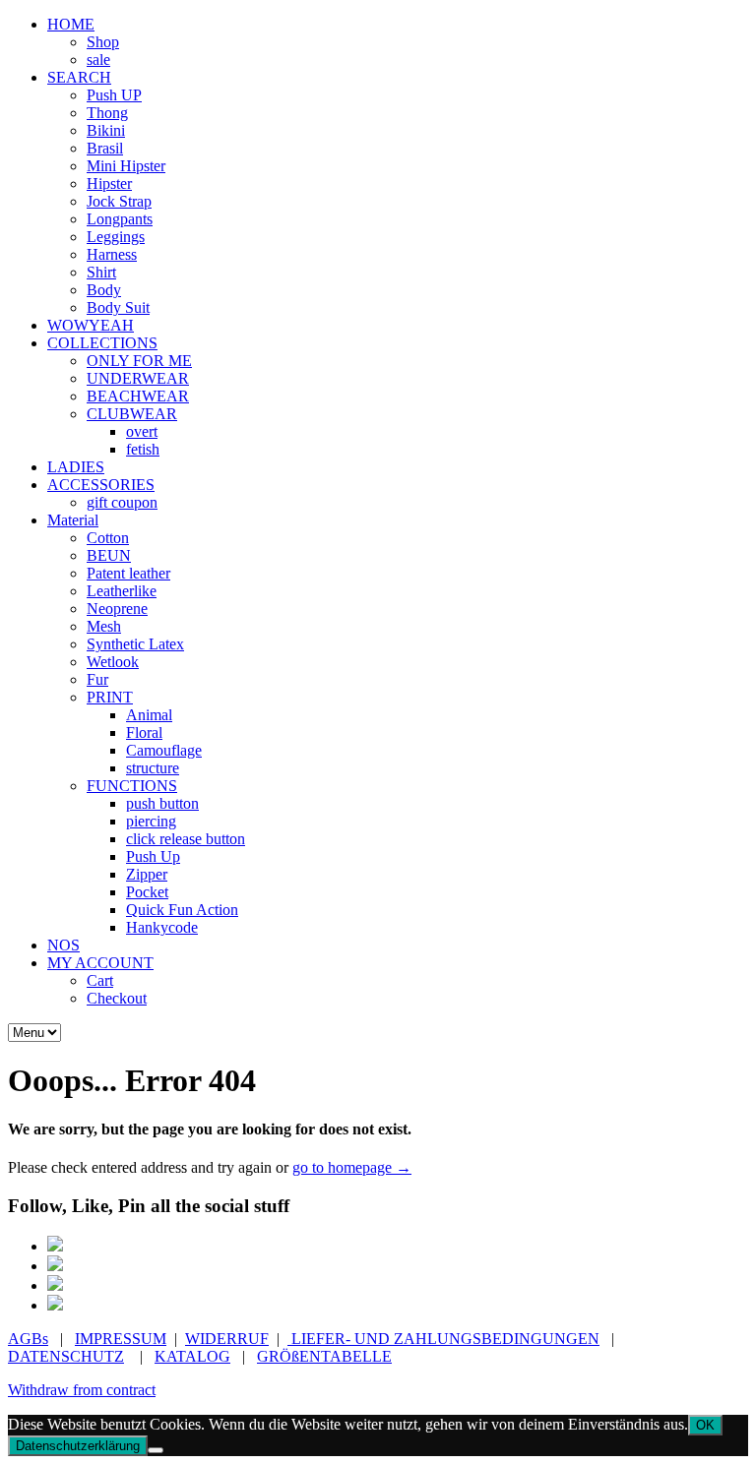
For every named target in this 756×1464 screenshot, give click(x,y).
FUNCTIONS (132, 785)
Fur (97, 679)
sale (98, 59)
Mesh (104, 626)
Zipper (146, 874)
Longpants (120, 219)
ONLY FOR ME (139, 360)
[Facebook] (55, 1246)
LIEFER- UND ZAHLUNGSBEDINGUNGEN (443, 1338)
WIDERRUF (227, 1338)
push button (162, 803)
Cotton (108, 537)
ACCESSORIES (101, 484)
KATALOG (192, 1356)
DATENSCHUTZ (66, 1356)
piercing (151, 821)
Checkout (117, 998)
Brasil (105, 148)
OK (705, 1425)
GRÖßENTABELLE (324, 1356)
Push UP (114, 95)
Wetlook (113, 661)
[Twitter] (55, 1285)
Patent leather (128, 573)
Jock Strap (119, 201)
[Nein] (155, 1450)
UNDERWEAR (138, 378)
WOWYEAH (90, 325)
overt (142, 431)
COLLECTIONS (102, 343)
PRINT (110, 697)
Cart (100, 980)
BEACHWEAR (138, 396)
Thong (107, 112)
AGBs (28, 1338)
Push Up (153, 856)
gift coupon (122, 502)
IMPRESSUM (120, 1338)
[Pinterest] (55, 1265)
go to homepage (351, 1167)
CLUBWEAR (132, 413)
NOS (63, 945)
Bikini (106, 130)
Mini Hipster (126, 165)
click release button (185, 838)
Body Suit (118, 307)
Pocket (147, 892)
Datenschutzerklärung (78, 1445)
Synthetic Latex (135, 644)
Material (72, 520)
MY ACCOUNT (100, 962)
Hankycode (162, 927)
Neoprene (117, 608)
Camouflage (164, 750)
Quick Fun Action (182, 909)
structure (152, 768)
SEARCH (79, 77)
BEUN (109, 555)
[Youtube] (55, 1305)
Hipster (109, 183)
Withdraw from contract (82, 1389)
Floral (144, 732)
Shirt (101, 272)
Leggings (116, 236)
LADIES (75, 466)
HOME (70, 24)
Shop (103, 41)
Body (104, 289)
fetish (142, 449)
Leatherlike (122, 590)
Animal (149, 714)
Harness (112, 254)
